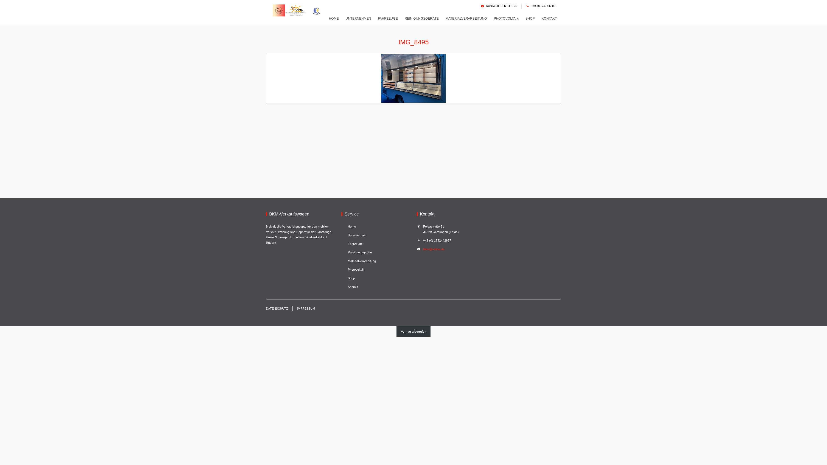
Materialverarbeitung (466, 18)
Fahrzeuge (388, 18)
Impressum (306, 308)
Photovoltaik (506, 18)
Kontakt (549, 18)
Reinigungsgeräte (422, 18)
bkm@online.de (434, 249)
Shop (530, 18)
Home (334, 18)
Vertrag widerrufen (413, 331)
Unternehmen (358, 18)
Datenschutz (277, 308)
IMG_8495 (413, 42)
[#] (297, 10)
